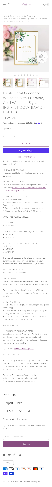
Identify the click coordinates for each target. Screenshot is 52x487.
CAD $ (7, 462)
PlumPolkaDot (16, 481)
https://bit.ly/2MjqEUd (23, 348)
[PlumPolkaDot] (26, 4)
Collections (14, 16)
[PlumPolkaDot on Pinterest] (11, 454)
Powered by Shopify (31, 481)
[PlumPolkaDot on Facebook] (5, 454)
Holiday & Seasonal (28, 16)
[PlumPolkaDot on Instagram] (16, 454)
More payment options (26, 157)
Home (5, 16)
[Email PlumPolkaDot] (21, 454)
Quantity (7, 128)
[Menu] (4, 4)
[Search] (9, 4)
